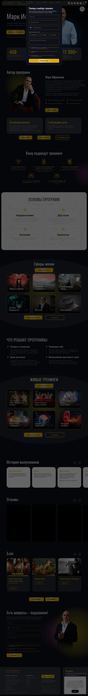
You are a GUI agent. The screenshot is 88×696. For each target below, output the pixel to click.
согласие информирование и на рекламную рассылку (43, 56)
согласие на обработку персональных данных (44, 52)
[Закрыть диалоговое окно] (86, 2)
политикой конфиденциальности (39, 48)
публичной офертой (53, 47)
